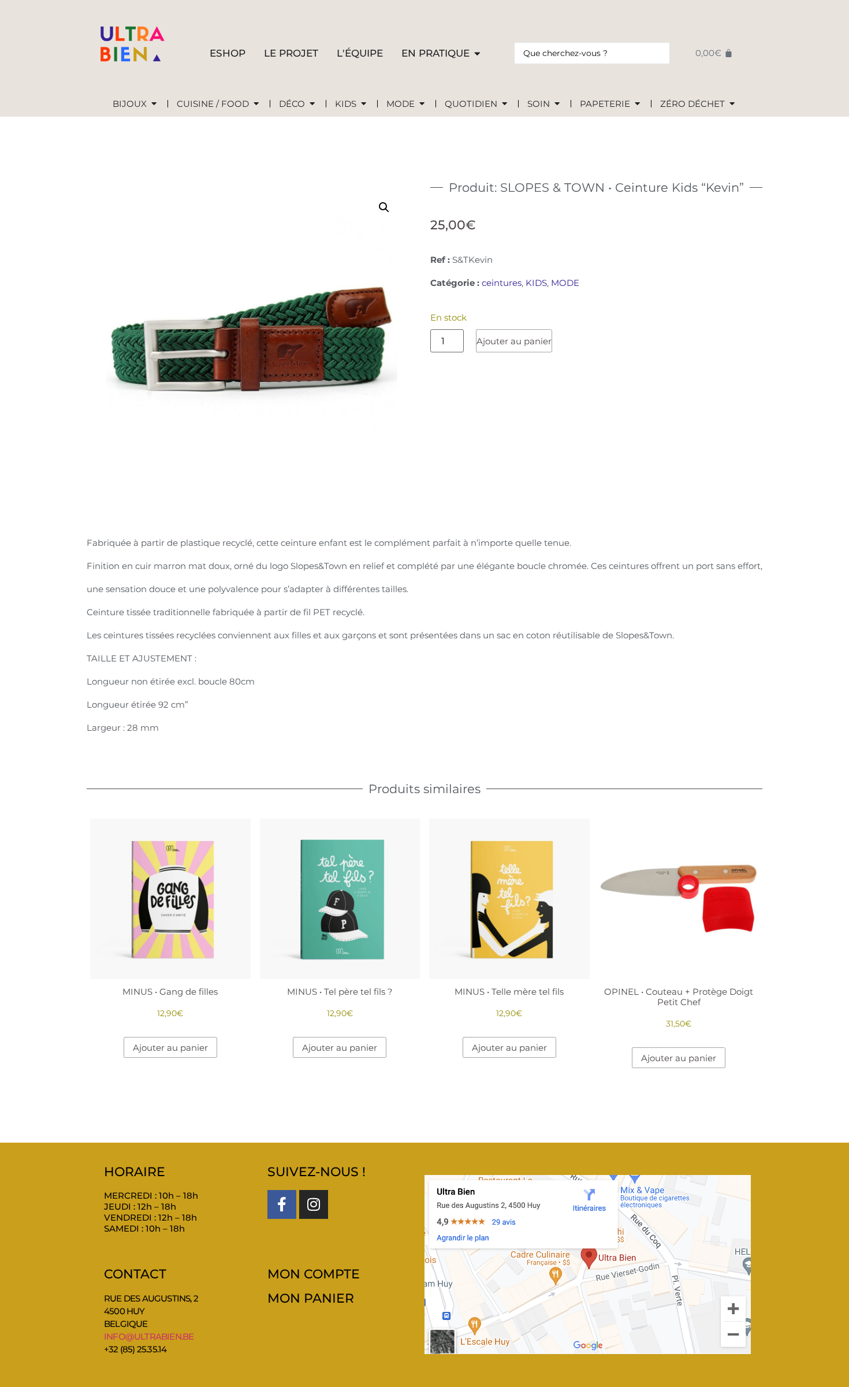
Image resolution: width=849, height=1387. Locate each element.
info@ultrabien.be (148, 1336)
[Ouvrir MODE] (422, 104)
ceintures (502, 282)
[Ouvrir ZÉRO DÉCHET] (732, 104)
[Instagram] (313, 1204)
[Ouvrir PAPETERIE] (637, 104)
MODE (565, 282)
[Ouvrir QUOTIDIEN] (504, 104)
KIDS (536, 282)
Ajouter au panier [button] (170, 1047)
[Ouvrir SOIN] (557, 104)
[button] (384, 207)
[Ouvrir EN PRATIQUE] (477, 53)
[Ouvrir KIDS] (363, 104)
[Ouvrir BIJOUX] (154, 104)
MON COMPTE (313, 1274)
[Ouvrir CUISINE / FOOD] (256, 104)
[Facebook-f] (281, 1204)
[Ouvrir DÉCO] (312, 104)
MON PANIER (310, 1298)
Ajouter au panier (514, 341)
